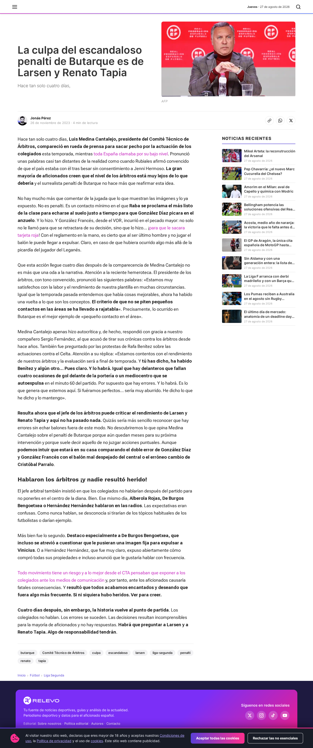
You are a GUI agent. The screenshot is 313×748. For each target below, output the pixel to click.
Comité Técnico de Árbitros (63, 653)
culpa (96, 653)
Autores (97, 723)
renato (26, 661)
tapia (42, 661)
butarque (27, 653)
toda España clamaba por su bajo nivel (131, 153)
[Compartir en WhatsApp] (280, 120)
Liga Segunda (54, 675)
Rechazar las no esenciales (275, 738)
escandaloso (118, 653)
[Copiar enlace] (269, 120)
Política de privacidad (54, 741)
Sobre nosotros (49, 723)
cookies (97, 741)
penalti (185, 653)
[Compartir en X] (291, 120)
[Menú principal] (15, 7)
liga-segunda (162, 653)
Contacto (113, 723)
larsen (140, 653)
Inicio (22, 675)
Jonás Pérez (40, 118)
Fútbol (35, 675)
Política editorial (76, 723)
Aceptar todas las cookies (217, 738)
